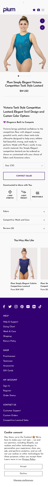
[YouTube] (28, 306)
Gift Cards (8, 371)
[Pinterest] (22, 306)
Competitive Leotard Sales (16, 420)
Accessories (8, 366)
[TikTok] (40, 306)
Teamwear (8, 361)
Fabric (6, 211)
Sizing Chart (9, 327)
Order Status (9, 395)
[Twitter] (10, 306)
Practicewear (9, 356)
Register (7, 391)
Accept (23, 466)
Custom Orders (10, 415)
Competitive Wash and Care (16, 220)
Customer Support (12, 411)
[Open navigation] (43, 10)
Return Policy (9, 341)
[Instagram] (16, 306)
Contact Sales (24, 176)
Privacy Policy (28, 459)
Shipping (7, 336)
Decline (23, 473)
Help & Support (10, 322)
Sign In (6, 386)
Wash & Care (9, 331)
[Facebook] (4, 306)
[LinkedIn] (34, 306)
